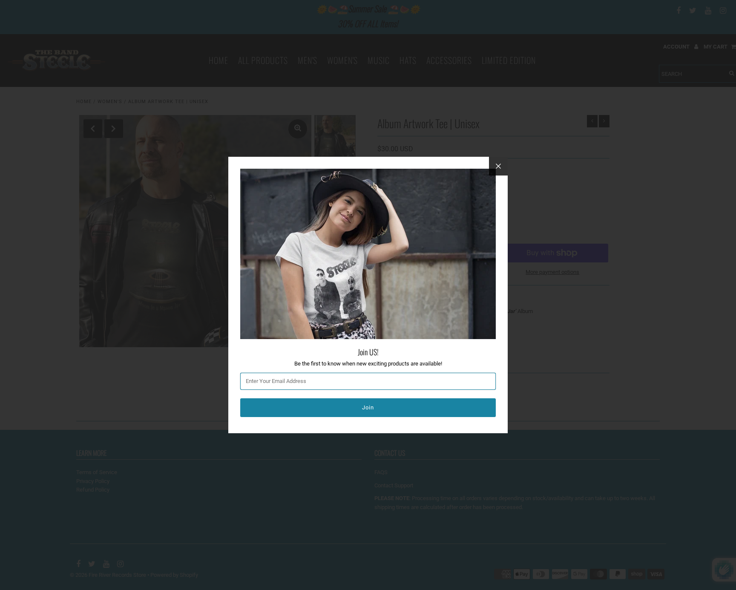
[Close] (498, 166)
